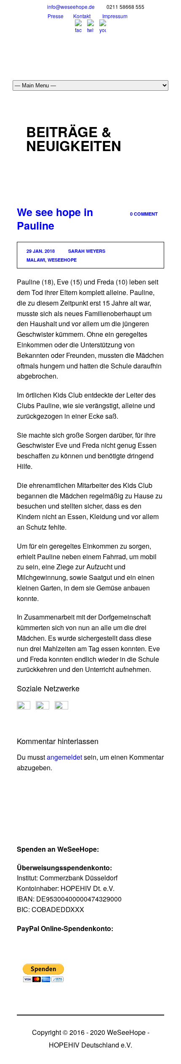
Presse (56, 15)
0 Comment (144, 214)
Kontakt (81, 15)
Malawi (36, 260)
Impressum (115, 15)
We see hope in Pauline (55, 218)
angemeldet (64, 757)
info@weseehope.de (71, 6)
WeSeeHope (62, 260)
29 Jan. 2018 (41, 251)
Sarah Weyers (86, 251)
